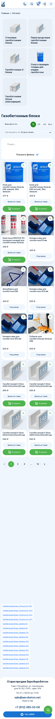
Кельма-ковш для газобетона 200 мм (39, 290)
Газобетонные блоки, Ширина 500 (16, 668)
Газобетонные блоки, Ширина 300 (16, 654)
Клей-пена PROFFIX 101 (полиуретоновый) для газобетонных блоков (14, 240)
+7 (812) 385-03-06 (25, 4)
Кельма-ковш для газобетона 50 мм (38, 239)
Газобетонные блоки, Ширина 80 (15, 628)
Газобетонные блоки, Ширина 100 (16, 632)
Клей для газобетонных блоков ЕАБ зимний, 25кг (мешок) (13, 188)
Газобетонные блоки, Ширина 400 (16, 663)
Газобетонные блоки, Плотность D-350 (17, 606)
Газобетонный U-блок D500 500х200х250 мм (14, 434)
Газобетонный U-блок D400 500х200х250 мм (41, 385)
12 (38, 464)
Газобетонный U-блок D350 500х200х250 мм (14, 385)
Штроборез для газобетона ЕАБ (10, 290)
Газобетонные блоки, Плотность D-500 (17, 615)
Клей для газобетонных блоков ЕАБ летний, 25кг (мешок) (40, 188)
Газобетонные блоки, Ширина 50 (15, 624)
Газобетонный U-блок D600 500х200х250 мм (41, 434)
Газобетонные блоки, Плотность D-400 (18, 610)
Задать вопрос (48, 710)
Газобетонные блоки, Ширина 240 (16, 646)
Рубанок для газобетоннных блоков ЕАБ (41, 339)
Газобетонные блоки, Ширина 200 (16, 641)
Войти (44, 4)
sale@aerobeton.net (28, 697)
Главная (5, 13)
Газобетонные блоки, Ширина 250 (16, 650)
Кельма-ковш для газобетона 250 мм (12, 338)
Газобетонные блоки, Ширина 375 (15, 659)
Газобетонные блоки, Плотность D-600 (18, 619)
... (31, 464)
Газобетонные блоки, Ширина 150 (15, 637)
